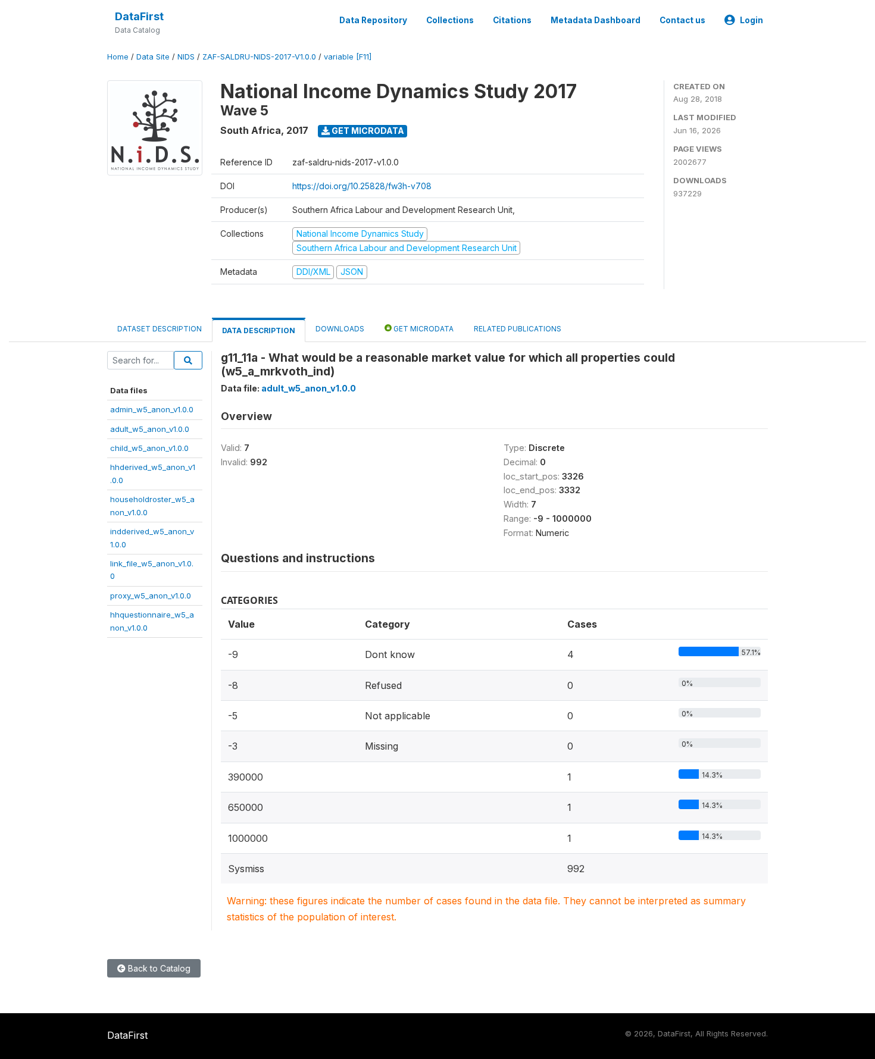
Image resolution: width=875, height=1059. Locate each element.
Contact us (682, 20)
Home (118, 56)
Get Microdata (367, 131)
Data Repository (373, 20)
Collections (450, 20)
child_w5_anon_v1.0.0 (149, 448)
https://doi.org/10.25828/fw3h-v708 (362, 186)
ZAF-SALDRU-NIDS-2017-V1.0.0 (259, 56)
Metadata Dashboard (595, 20)
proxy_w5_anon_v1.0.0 (150, 595)
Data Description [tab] (258, 330)
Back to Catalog (158, 968)
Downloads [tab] (339, 328)
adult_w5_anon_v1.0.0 (149, 429)
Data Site (153, 56)
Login (751, 20)
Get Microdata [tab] (423, 328)
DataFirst (139, 16)
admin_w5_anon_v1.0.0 (151, 409)
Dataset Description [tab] (159, 328)
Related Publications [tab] (517, 328)
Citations (512, 20)
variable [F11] (347, 56)
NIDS (186, 56)
